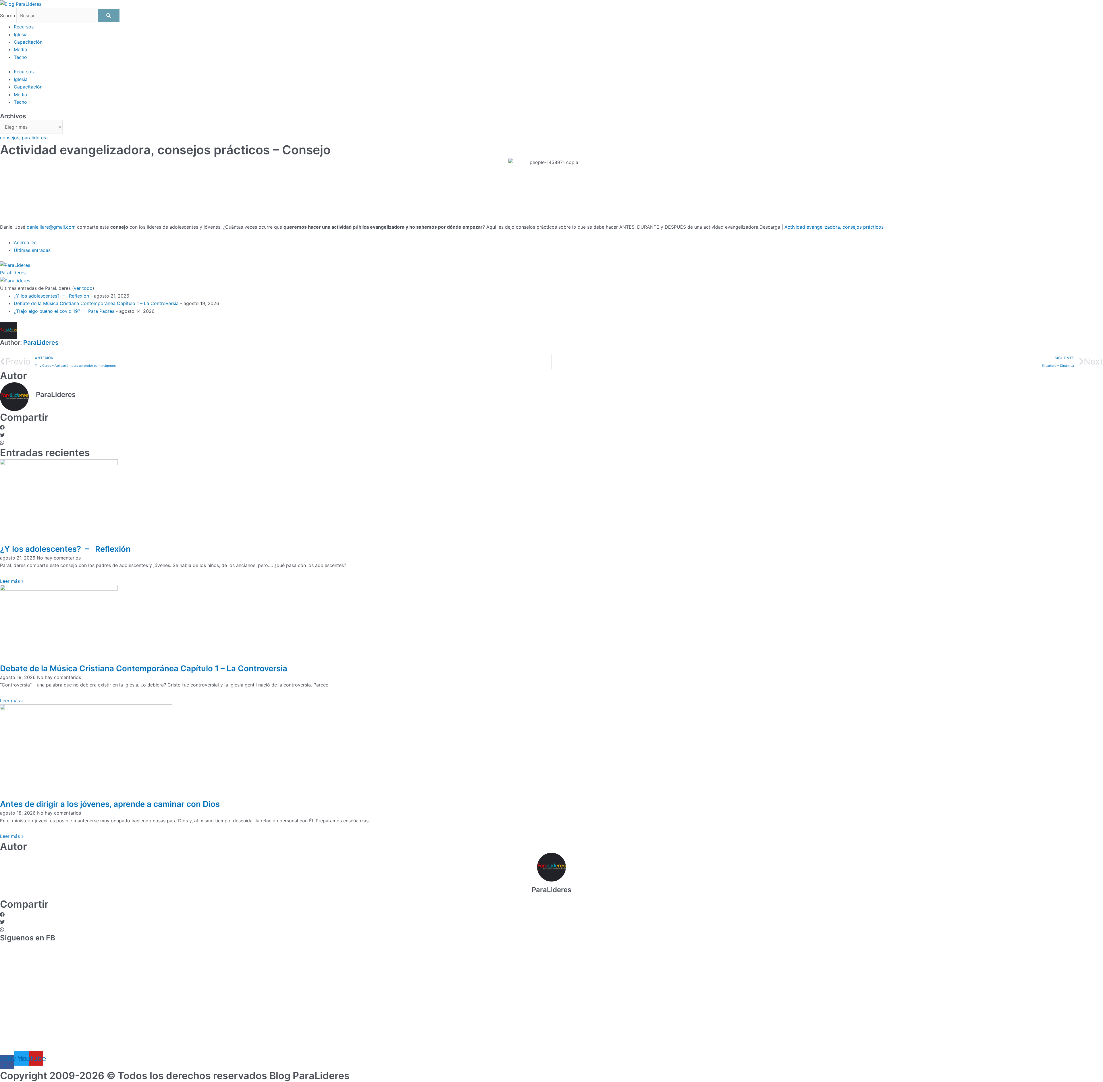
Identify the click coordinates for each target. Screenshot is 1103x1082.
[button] (551, 427)
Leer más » (12, 581)
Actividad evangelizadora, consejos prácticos (834, 227)
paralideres (34, 137)
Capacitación (28, 42)
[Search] (108, 15)
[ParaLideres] (15, 264)
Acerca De (25, 242)
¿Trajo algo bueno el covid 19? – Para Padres (64, 311)
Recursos (24, 27)
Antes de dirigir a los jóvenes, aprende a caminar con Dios (110, 804)
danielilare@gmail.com (51, 227)
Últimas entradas (32, 250)
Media (20, 49)
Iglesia (21, 34)
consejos (9, 137)
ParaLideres (13, 272)
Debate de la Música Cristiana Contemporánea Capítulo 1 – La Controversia (96, 303)
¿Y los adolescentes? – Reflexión (51, 296)
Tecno (20, 57)
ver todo (83, 288)
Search (7, 15)
